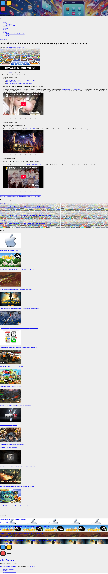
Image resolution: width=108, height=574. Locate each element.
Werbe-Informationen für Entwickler (15, 34)
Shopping (5, 28)
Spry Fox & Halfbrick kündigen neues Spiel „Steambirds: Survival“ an (15, 289)
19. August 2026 (4, 543)
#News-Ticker (20, 47)
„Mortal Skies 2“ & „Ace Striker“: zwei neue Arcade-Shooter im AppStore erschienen (19, 328)
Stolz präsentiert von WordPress (8, 566)
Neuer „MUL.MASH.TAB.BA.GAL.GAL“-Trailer (19, 83)
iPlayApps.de (3, 13)
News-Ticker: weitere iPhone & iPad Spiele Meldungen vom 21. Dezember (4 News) (25, 215)
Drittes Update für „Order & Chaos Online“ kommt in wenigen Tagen (15, 405)
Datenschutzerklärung (8, 569)
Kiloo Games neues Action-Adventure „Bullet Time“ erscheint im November (17, 486)
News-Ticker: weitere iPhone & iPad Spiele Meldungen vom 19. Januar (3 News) (20, 195)
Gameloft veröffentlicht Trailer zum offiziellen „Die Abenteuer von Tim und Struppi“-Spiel (20, 308)
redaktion (11, 522)
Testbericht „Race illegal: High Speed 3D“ (9, 447)
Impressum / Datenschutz (9, 572)
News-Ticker (3, 39)
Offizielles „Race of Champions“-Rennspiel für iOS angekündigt (14, 366)
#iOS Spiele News (11, 47)
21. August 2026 (4, 522)
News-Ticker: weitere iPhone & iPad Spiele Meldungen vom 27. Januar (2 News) (20, 196)
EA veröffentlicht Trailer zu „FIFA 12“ (8, 425)
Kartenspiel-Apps (10, 25)
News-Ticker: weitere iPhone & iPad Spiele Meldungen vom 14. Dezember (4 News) (25, 223)
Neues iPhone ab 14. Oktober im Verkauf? (9, 250)
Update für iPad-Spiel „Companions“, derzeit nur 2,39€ (12, 444)
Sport (4, 31)
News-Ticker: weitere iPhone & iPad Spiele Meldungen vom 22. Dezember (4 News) (25, 207)
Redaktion (8, 35)
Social (4, 29)
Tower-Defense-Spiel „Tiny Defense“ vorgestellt (10, 386)
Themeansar (32, 566)
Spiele (4, 22)
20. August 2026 (4, 529)
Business (5, 26)
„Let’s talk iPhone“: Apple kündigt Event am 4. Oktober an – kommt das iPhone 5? (18, 347)
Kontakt (5, 32)
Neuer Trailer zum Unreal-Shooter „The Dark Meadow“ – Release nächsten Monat (18, 466)
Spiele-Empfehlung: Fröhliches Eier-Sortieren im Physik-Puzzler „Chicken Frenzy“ (18, 269)
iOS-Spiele (9, 24)
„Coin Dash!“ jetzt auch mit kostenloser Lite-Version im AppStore (14, 505)
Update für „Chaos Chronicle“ (14, 81)
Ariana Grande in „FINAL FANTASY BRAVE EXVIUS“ (21, 80)
